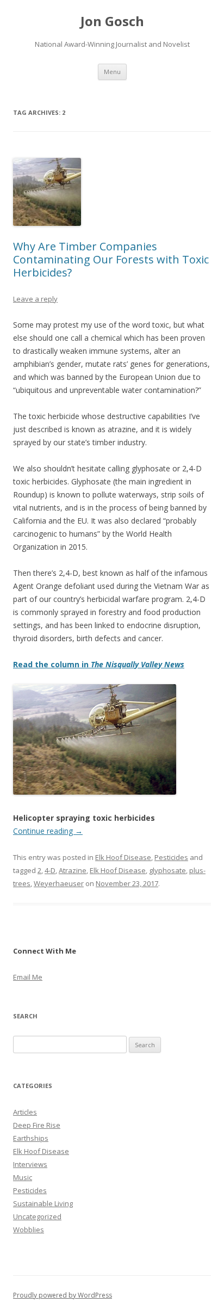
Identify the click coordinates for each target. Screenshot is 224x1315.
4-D (50, 870)
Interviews (30, 1164)
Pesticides (171, 857)
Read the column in (98, 664)
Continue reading (48, 831)
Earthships (30, 1138)
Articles (25, 1112)
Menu (112, 71)
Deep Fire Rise (36, 1125)
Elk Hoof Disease (123, 857)
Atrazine (72, 870)
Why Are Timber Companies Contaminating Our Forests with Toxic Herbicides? (111, 259)
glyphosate (167, 870)
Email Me (27, 977)
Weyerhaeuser (59, 883)
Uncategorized (37, 1216)
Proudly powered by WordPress (62, 1295)
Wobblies (28, 1229)
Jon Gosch (112, 21)
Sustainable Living (43, 1203)
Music (22, 1177)
